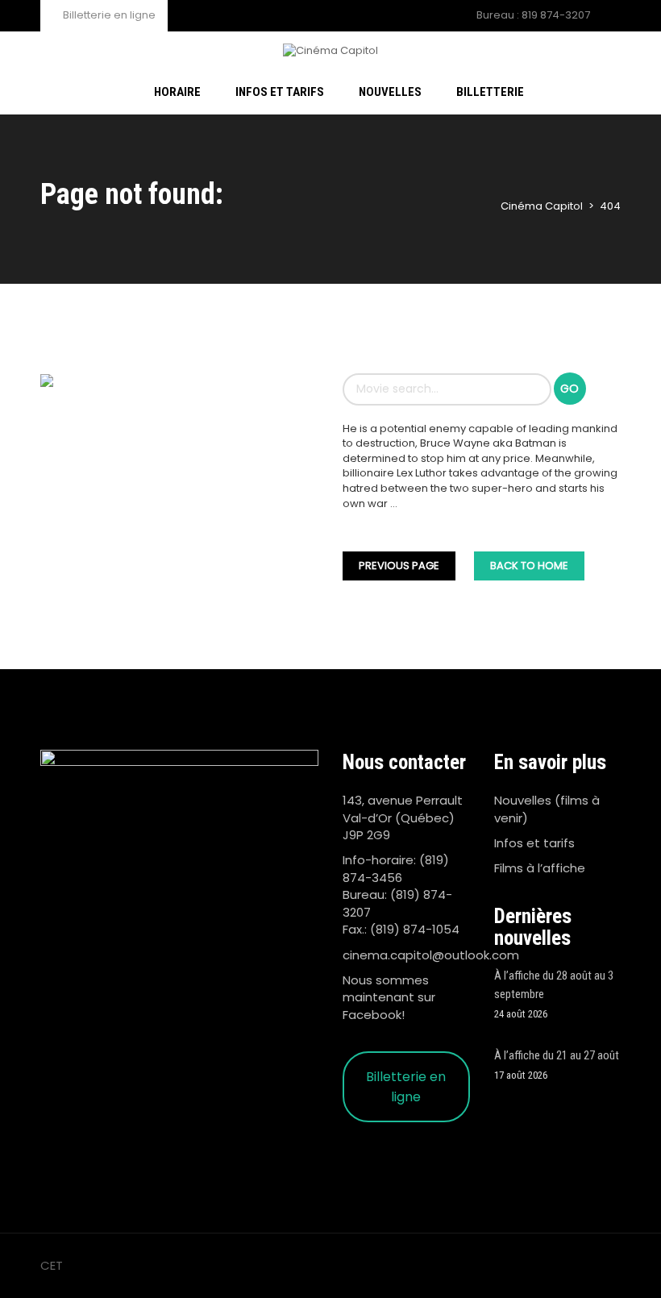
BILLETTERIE (490, 92)
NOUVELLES (390, 92)
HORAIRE (177, 92)
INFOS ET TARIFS (279, 92)
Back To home (529, 565)
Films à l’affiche (539, 867)
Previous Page (399, 565)
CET (51, 1265)
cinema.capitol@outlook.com (431, 954)
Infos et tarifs (534, 842)
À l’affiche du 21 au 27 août (556, 1055)
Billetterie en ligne (108, 15)
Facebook (372, 1014)
